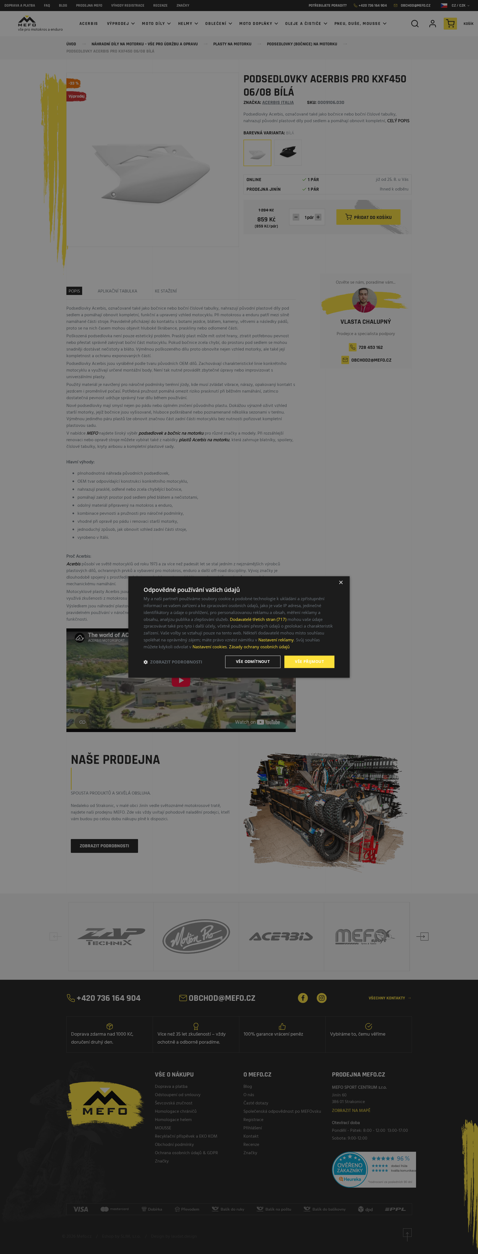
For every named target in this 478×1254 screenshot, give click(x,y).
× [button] (341, 583)
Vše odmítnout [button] (253, 661)
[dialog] (239, 627)
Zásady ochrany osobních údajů (259, 646)
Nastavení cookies (210, 646)
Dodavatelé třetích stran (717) (258, 619)
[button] (173, 662)
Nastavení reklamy (276, 639)
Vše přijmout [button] (309, 661)
